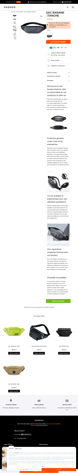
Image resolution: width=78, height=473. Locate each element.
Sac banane (19, 11)
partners (17, 452)
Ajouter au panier (58, 42)
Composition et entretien (53, 76)
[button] (73, 7)
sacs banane (54, 423)
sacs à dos (48, 423)
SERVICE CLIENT (62, 2)
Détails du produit (52, 72)
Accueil (13, 11)
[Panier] (67, 7)
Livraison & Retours (37, 2)
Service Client (22, 434)
